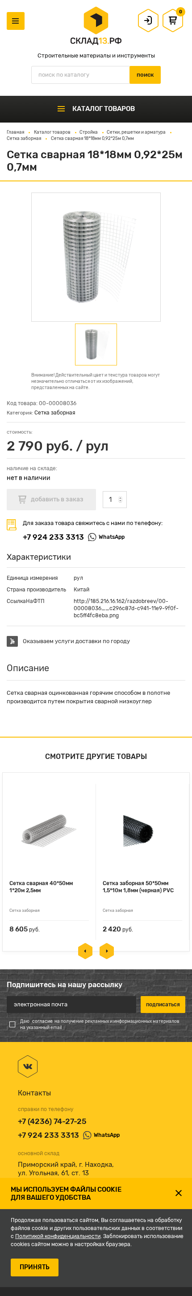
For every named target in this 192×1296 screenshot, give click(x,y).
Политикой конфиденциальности (57, 1236)
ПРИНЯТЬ (35, 1267)
